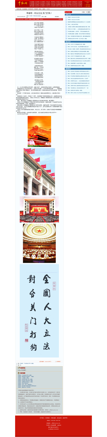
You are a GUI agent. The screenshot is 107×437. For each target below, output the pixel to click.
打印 (26, 19)
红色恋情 (80, 1)
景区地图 (32, 6)
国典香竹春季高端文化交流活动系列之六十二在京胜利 (79, 22)
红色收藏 (32, 4)
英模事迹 (53, 1)
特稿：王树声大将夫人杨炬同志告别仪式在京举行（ (78, 85)
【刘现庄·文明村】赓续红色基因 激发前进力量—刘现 (79, 26)
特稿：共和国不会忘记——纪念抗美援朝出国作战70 (78, 80)
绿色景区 (42, 4)
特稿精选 (64, 4)
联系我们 (48, 418)
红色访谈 (80, 3)
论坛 (41, 19)
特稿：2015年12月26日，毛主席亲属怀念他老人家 (78, 46)
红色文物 (74, 6)
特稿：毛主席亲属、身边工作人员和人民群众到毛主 (78, 73)
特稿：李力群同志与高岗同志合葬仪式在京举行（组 (78, 76)
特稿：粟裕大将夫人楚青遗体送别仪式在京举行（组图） (79, 58)
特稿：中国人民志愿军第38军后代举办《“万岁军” (78, 78)
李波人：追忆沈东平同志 (73, 24)
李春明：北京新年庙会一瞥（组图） (25, 379)
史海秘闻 (69, 1)
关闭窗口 (59, 361)
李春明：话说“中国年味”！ (23, 383)
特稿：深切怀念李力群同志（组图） (75, 90)
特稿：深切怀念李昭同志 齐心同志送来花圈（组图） (79, 51)
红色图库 (42, 6)
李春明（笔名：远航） (40, 9)
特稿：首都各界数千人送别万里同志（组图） (77, 63)
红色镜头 (64, 3)
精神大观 (58, 6)
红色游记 (69, 3)
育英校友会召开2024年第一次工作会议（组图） (77, 38)
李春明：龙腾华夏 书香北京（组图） (25, 381)
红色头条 (80, 6)
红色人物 (69, 6)
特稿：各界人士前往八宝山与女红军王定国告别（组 (78, 92)
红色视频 (32, 1)
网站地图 (53, 418)
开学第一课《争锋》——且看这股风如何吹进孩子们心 (79, 29)
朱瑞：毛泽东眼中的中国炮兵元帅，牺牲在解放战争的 (79, 36)
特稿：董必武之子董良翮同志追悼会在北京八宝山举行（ (79, 53)
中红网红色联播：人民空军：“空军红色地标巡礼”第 (78, 31)
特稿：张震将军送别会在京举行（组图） (76, 65)
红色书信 (37, 3)
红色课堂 (53, 6)
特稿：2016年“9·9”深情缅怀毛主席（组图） (77, 56)
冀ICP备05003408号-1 (53, 427)
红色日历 (37, 6)
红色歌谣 (58, 3)
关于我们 (42, 418)
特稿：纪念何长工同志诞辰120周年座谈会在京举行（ (79, 71)
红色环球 (74, 4)
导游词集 (53, 4)
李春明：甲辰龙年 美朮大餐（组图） (25, 380)
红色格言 (37, 4)
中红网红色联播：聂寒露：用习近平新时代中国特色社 (79, 33)
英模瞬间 (58, 4)
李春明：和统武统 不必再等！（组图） (26, 376)
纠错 (34, 19)
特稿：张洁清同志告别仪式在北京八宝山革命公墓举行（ (79, 60)
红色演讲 (42, 3)
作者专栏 (48, 1)
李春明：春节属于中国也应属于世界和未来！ (27, 385)
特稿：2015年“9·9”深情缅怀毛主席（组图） (77, 44)
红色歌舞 (69, 4)
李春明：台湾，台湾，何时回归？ (25, 384)
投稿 (30, 19)
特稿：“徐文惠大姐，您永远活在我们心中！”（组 (78, 88)
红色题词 (80, 4)
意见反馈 (59, 418)
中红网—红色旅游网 (51, 425)
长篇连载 (64, 6)
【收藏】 (37, 19)
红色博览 (37, 1)
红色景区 (48, 3)
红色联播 (32, 3)
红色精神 (48, 4)
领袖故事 (64, 1)
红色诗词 (53, 3)
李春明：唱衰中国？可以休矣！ (24, 387)
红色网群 (42, 1)
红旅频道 (24, 9)
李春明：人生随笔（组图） (23, 377)
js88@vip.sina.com (56, 423)
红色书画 (74, 3)
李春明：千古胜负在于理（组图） (27, 363)
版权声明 (65, 418)
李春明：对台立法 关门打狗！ (74, 17)
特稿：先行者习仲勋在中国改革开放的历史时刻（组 (78, 83)
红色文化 (48, 6)
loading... (19, 370)
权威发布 (58, 1)
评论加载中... (24, 370)
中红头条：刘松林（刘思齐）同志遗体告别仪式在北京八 (79, 49)
